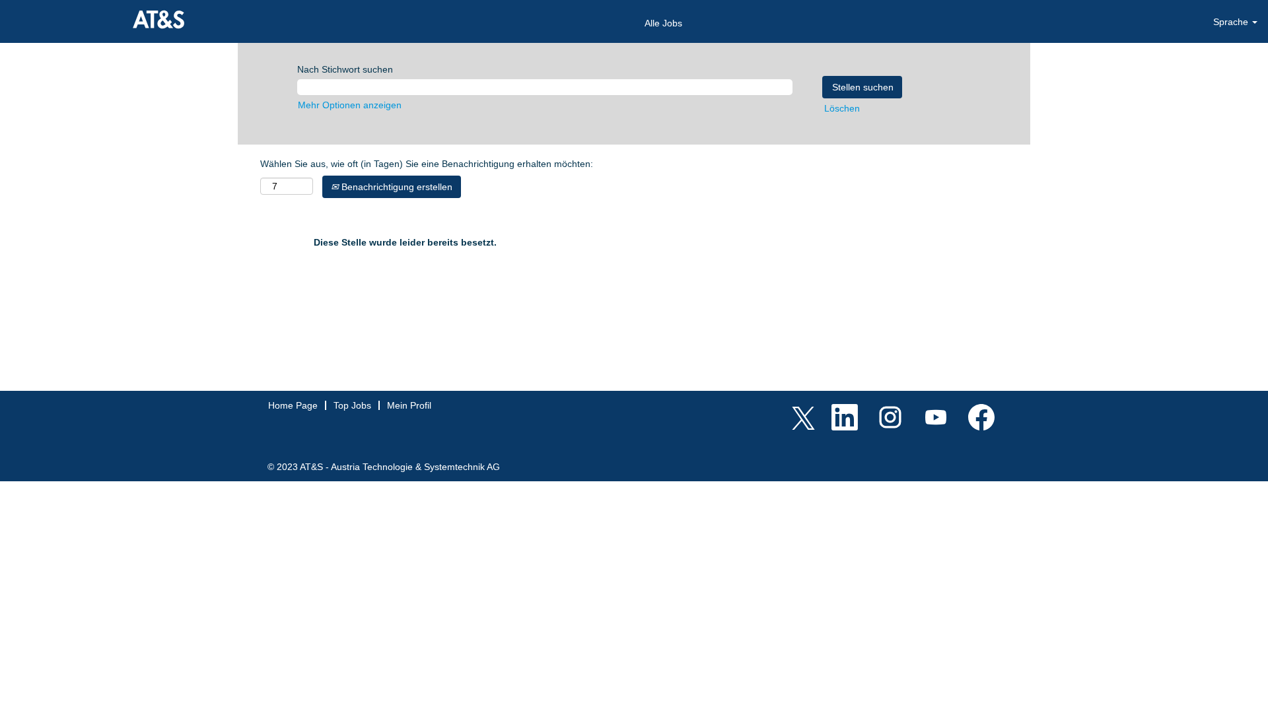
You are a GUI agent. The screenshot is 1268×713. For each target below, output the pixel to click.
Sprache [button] (1232, 22)
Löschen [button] (842, 108)
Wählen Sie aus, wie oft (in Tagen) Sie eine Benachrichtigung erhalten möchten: (426, 163)
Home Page (293, 405)
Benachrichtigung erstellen (395, 187)
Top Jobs (352, 405)
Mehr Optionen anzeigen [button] (350, 105)
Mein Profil (409, 405)
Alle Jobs (663, 23)
